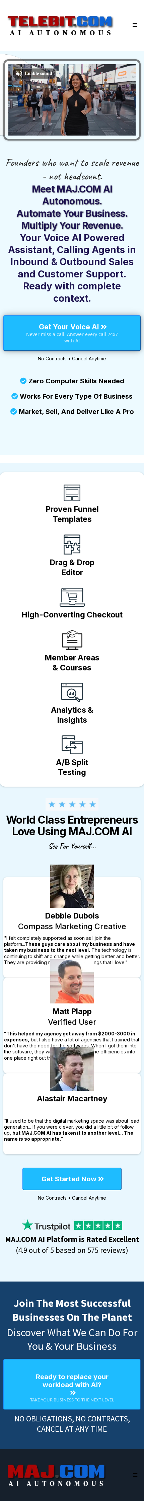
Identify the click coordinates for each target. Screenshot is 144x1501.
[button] (134, 25)
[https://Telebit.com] (60, 25)
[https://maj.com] (57, 1475)
